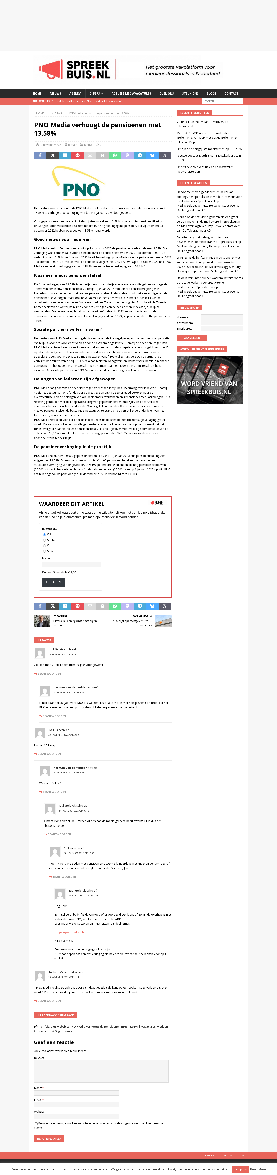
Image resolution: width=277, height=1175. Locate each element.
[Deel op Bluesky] (152, 155)
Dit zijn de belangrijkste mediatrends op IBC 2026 (209, 149)
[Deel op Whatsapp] (115, 155)
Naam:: (47, 558)
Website (39, 1111)
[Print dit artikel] (102, 155)
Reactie (39, 1057)
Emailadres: (184, 328)
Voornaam (184, 317)
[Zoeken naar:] (222, 101)
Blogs (211, 93)
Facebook (208, 1155)
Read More (258, 1169)
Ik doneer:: (49, 528)
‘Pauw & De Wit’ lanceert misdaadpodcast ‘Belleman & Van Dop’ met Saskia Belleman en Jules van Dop (207, 137)
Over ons (166, 93)
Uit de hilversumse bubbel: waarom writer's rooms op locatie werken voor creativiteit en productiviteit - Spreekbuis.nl (210, 282)
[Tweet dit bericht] (52, 155)
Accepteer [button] (241, 1169)
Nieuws (55, 93)
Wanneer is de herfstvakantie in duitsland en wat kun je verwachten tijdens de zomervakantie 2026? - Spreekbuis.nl (208, 262)
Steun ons (190, 93)
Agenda (75, 93)
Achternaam (185, 323)
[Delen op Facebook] (40, 155)
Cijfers (95, 93)
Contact (231, 93)
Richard (72, 145)
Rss (242, 1155)
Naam (38, 1088)
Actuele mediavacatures (131, 93)
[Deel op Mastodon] (127, 155)
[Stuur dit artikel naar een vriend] (90, 155)
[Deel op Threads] (165, 155)
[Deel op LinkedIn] (65, 155)
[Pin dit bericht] (77, 155)
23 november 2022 (51, 145)
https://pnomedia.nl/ (69, 932)
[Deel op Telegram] (140, 155)
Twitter (227, 1155)
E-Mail (38, 1100)
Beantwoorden (49, 673)
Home (37, 93)
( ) (111, 104)
